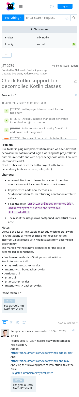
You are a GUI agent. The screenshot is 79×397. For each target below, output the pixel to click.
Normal (40, 44)
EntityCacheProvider (16, 281)
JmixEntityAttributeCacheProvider (24, 269)
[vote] (75, 81)
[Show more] (7, 55)
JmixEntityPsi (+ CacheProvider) (23, 285)
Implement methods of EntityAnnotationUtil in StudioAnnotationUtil (31, 259)
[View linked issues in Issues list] (76, 95)
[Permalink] (73, 330)
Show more (41, 29)
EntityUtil (10, 277)
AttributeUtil (12, 273)
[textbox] (47, 18)
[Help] (52, 6)
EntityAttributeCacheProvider (22, 265)
